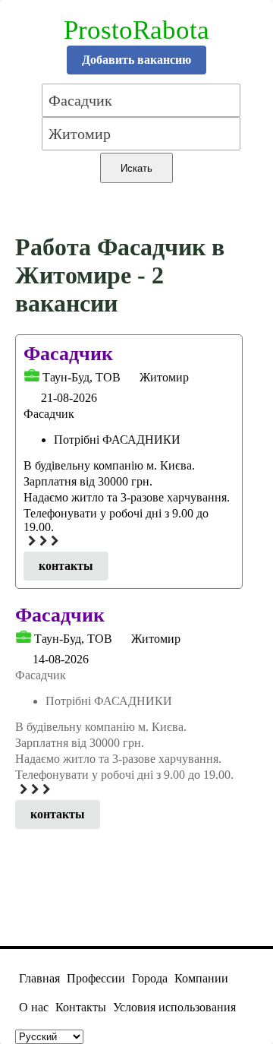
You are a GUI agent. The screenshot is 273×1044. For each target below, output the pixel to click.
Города (150, 978)
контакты (66, 565)
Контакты (80, 1007)
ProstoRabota (136, 30)
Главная (39, 978)
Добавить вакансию (136, 59)
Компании (201, 978)
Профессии (96, 978)
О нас (34, 1007)
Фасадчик (68, 354)
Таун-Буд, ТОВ (81, 377)
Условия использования (174, 1007)
